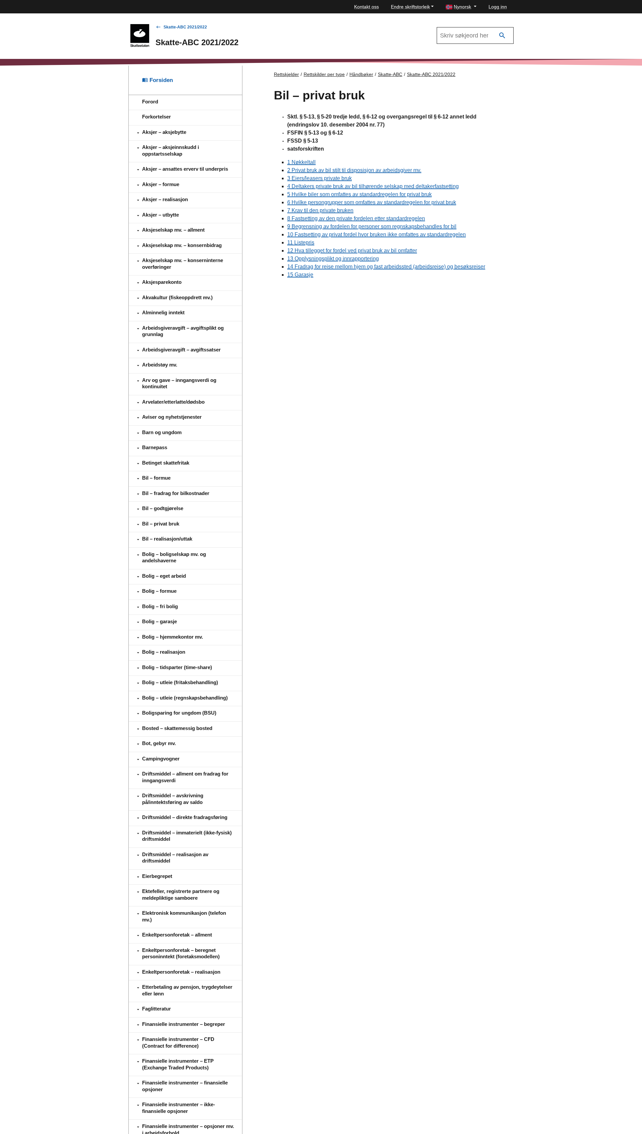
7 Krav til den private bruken (320, 210)
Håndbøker (361, 74)
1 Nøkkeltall (301, 162)
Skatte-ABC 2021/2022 (185, 27)
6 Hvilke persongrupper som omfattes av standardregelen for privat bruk (371, 202)
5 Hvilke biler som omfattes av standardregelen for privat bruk (359, 194)
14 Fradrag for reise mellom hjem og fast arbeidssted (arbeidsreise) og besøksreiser (386, 266)
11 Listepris (300, 242)
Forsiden (160, 80)
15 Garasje (300, 274)
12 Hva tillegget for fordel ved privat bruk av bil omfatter (352, 250)
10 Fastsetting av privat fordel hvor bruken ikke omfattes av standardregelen (376, 234)
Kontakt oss (366, 6)
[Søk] (502, 35)
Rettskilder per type (324, 74)
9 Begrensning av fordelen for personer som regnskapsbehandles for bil (371, 226)
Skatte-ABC (390, 74)
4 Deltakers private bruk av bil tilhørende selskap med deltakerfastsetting (373, 186)
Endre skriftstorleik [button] (410, 6)
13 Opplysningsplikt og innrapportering (333, 258)
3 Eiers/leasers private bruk (319, 178)
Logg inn (498, 6)
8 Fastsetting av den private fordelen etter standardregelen (356, 218)
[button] (461, 6)
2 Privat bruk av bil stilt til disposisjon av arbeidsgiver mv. (354, 170)
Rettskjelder (286, 74)
